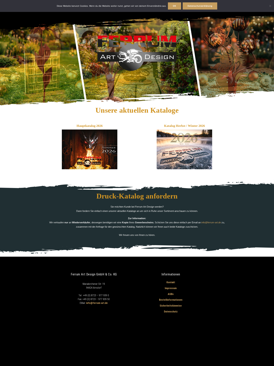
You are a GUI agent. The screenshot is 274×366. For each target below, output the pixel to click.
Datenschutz (171, 311)
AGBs (171, 294)
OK (174, 6)
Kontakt (170, 282)
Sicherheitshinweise (171, 305)
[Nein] (270, 5)
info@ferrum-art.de (211, 222)
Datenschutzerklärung (200, 6)
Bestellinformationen (170, 299)
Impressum (171, 288)
